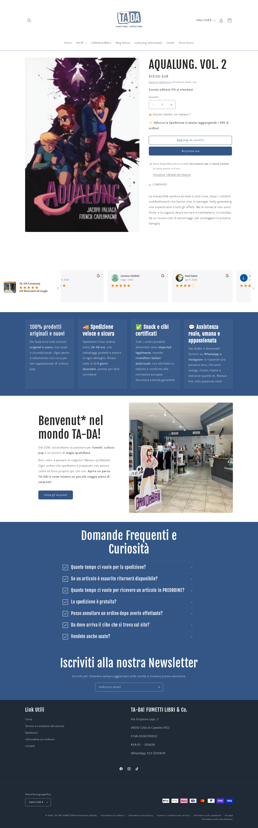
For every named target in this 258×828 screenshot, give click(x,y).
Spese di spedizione (160, 82)
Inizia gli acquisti (55, 495)
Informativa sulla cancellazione (217, 819)
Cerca (28, 719)
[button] (29, 20)
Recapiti (229, 815)
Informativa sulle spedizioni (207, 815)
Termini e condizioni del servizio (44, 726)
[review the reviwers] (81, 276)
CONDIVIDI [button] (160, 184)
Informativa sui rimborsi (40, 739)
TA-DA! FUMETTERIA (65, 815)
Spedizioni (31, 732)
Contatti (30, 746)
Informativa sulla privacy (140, 815)
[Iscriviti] (158, 687)
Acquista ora (190, 151)
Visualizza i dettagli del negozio (172, 174)
